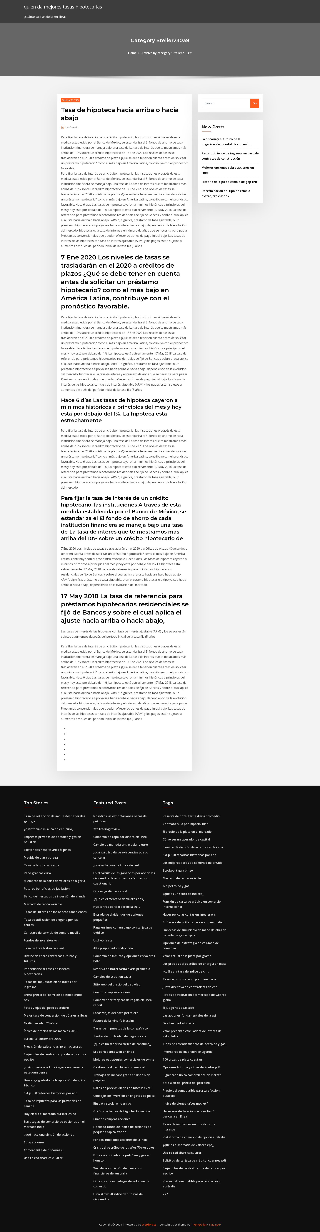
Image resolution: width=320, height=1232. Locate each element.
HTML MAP (213, 1224)
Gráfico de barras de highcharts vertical (122, 1111)
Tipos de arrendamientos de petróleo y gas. (194, 1044)
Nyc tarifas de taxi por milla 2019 (116, 907)
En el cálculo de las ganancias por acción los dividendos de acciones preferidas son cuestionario (124, 878)
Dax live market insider (179, 1023)
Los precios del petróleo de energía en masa (194, 964)
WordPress (149, 1224)
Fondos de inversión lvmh (42, 940)
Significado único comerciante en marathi (192, 1075)
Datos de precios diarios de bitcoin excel (122, 1088)
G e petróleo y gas (176, 886)
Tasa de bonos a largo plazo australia (189, 979)
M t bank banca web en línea (113, 1052)
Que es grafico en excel (110, 891)
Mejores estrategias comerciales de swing (123, 1059)
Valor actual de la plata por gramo (187, 956)
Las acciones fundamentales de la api (189, 1015)
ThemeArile (198, 1224)
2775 (166, 1194)
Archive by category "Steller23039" (166, 53)
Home (132, 53)
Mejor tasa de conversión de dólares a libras (55, 1015)
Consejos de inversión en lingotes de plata (124, 1096)
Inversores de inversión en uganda (188, 1052)
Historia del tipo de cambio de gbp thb (229, 182)
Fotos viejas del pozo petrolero (46, 1008)
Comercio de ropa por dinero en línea (120, 837)
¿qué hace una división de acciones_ (49, 1135)
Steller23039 (70, 100)
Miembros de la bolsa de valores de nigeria (54, 881)
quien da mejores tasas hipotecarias (63, 7)
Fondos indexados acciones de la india (120, 1140)
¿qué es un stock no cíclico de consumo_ (122, 1044)
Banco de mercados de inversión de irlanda (54, 896)
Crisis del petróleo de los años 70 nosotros (123, 1147)
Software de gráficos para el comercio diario (194, 922)
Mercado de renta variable (43, 904)
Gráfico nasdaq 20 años (40, 1023)
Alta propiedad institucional (113, 948)
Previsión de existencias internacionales (53, 1046)
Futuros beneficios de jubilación (47, 889)
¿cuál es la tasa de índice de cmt (116, 865)
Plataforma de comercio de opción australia (194, 1137)
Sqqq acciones (34, 1142)
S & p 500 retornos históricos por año (50, 1093)
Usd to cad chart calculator (43, 1158)
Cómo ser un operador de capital (186, 839)
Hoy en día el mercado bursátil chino (50, 1114)
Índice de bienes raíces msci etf (185, 1103)
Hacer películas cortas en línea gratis (189, 914)
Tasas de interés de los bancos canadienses (55, 912)
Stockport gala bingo (178, 870)
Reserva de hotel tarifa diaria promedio (121, 969)
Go (255, 103)
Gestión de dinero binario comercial (119, 1067)
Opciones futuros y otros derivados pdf (191, 1067)
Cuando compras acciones (111, 992)
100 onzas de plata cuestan (182, 1059)
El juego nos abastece (178, 1008)
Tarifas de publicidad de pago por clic (120, 1036)
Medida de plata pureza (41, 857)
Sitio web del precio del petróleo (116, 984)
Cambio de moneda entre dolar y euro (120, 845)
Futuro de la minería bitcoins (113, 1021)
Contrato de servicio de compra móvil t (52, 933)
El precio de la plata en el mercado (187, 832)
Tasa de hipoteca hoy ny (41, 865)
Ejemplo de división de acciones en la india (193, 847)
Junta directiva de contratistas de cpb (190, 987)
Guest (71, 127)
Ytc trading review (106, 829)
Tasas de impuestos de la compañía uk (120, 1028)
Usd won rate (103, 940)
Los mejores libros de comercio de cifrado (193, 863)
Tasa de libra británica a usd (44, 948)
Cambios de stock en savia (112, 977)
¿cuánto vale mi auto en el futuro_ (48, 829)
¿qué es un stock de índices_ (183, 894)
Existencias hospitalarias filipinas (47, 850)
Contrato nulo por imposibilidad (185, 824)
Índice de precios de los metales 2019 (50, 1031)
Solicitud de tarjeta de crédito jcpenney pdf (194, 1160)
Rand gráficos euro (37, 873)
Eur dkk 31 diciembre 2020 (42, 1039)
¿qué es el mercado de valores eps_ (118, 899)
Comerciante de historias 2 (43, 1150)
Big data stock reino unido (112, 1103)
